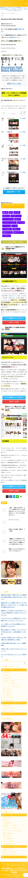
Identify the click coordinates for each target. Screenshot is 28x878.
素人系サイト (6, 675)
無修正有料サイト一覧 (13, 192)
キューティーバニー (14, 519)
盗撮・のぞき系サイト (8, 689)
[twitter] (7, 496)
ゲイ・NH (14, 225)
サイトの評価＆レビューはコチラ (14, 318)
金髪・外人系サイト (7, 692)
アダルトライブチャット (9, 713)
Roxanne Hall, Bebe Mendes (12, 68)
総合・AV (5, 212)
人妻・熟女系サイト (7, 678)
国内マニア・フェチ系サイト (9, 711)
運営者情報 (8, 865)
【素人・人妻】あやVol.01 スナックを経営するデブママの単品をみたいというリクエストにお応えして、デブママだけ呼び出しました (17, 511)
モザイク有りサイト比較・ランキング (13, 703)
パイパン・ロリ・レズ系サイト (9, 683)
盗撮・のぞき (6, 215)
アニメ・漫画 (21, 222)
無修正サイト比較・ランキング (11, 670)
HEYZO (11, 295)
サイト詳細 (22, 118)
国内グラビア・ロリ (7, 232)
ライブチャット (6, 235)
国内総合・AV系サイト (8, 705)
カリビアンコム (6, 293)
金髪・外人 (17, 219)
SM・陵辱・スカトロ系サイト (9, 680)
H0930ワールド (15, 37)
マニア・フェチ (6, 225)
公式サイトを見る (14, 322)
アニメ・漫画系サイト (8, 694)
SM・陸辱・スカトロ (16, 215)
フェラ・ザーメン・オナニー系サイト (11, 686)
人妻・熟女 (16, 212)
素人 (11, 212)
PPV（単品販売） (7, 229)
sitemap (23, 865)
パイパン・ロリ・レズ (8, 219)
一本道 (18, 295)
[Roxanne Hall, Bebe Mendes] (14, 496)
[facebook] (10, 496)
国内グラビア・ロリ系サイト (9, 708)
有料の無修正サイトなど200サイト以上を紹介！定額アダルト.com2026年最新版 (14, 870)
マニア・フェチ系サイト (8, 697)
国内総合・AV (16, 229)
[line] (17, 496)
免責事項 (13, 865)
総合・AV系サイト (7, 672)
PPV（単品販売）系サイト (8, 700)
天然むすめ (11, 298)
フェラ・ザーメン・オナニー (9, 222)
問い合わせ (18, 865)
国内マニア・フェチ (18, 232)
